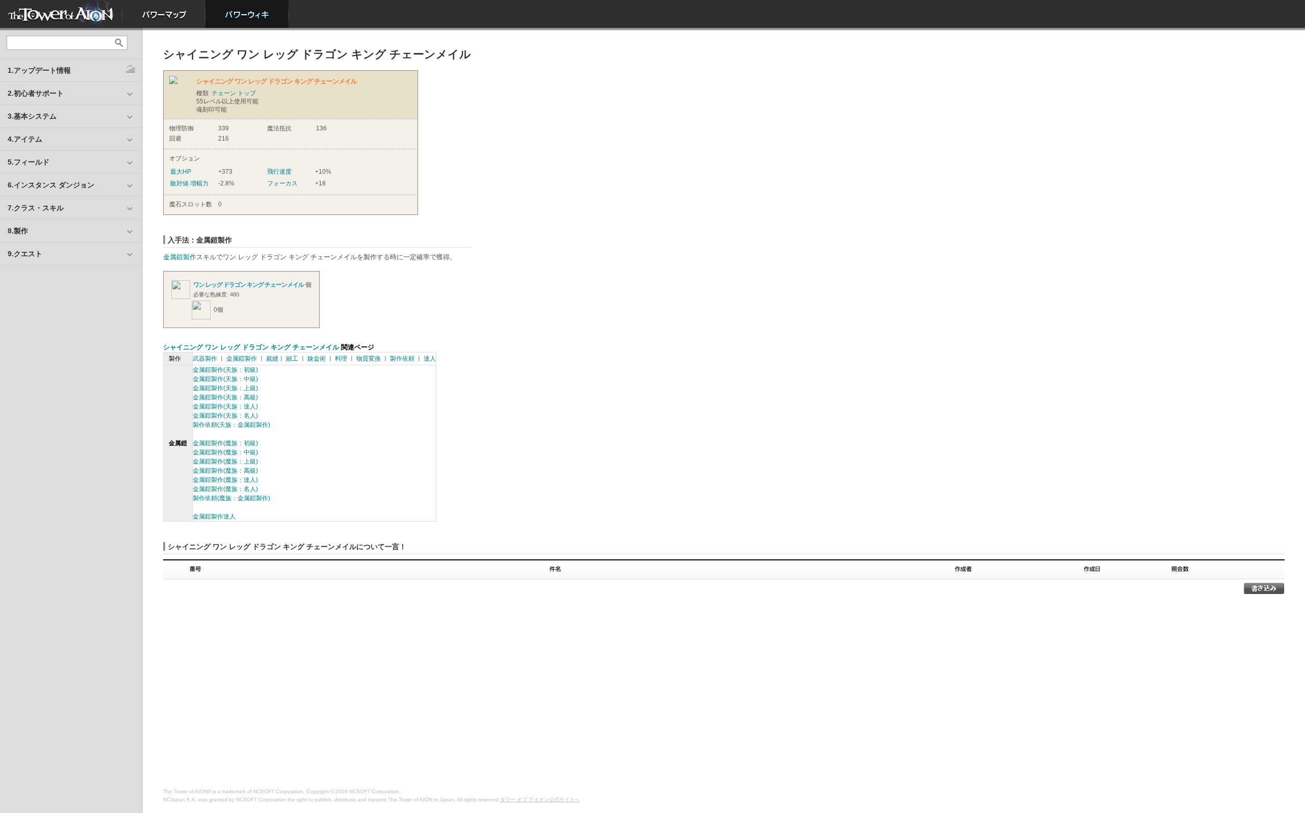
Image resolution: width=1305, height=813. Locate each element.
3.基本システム (32, 116)
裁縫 (272, 358)
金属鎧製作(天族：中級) (225, 379)
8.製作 (18, 231)
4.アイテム (25, 139)
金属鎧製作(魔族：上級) (225, 461)
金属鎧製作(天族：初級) (225, 369)
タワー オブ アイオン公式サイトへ (540, 799)
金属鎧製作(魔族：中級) (225, 452)
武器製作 (205, 358)
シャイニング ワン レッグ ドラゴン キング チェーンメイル (251, 347)
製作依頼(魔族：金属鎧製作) (231, 498)
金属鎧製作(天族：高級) (225, 397)
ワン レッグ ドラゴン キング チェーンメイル (248, 284)
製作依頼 (402, 358)
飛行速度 (279, 171)
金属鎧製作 (179, 257)
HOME (61, 14)
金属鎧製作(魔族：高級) (225, 470)
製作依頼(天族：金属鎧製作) (231, 424)
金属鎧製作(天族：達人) (225, 406)
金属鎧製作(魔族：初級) (225, 443)
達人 (430, 358)
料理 (341, 358)
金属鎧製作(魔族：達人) (225, 479)
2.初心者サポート (36, 93)
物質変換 (368, 358)
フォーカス (282, 183)
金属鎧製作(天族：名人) (225, 415)
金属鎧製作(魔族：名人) (225, 489)
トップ (247, 93)
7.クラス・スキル (36, 208)
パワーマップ (163, 14)
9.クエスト (25, 254)
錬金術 (316, 358)
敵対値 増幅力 (189, 183)
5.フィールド (28, 162)
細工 (292, 358)
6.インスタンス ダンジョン (51, 185)
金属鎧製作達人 (214, 516)
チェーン (224, 93)
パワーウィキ (247, 14)
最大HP (180, 171)
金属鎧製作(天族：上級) (225, 388)
